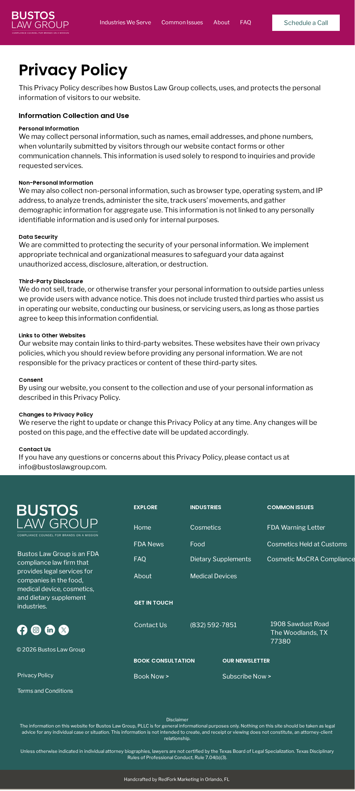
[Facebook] (22, 630)
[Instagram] (36, 630)
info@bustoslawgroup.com (62, 467)
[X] (64, 630)
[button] (125, 22)
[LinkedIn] (50, 630)
